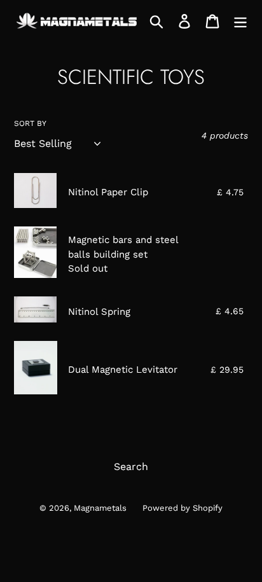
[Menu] (240, 21)
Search (131, 467)
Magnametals (100, 508)
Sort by (30, 123)
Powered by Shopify (182, 508)
